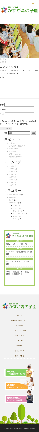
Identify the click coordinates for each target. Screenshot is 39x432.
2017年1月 (12, 177)
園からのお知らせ (15, 194)
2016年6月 (12, 185)
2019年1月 (12, 166)
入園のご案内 (13, 148)
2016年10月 (13, 180)
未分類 (11, 200)
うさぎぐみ (17, 205)
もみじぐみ (17, 216)
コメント (3, 77)
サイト (2, 114)
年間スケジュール (15, 154)
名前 (2, 105)
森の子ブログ (13, 203)
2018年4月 (12, 174)
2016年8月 (12, 182)
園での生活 (12, 151)
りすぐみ (16, 219)
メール (3, 109)
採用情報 (12, 197)
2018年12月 (13, 169)
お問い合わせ (13, 143)
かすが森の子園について (17, 146)
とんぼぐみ (17, 208)
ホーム (19, 315)
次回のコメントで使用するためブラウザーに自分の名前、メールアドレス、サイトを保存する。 (18, 122)
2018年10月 (13, 172)
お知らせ (19, 340)
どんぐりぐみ (17, 211)
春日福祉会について (15, 157)
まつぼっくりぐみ (19, 213)
